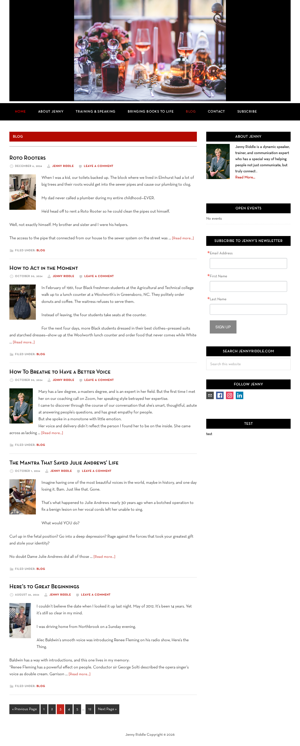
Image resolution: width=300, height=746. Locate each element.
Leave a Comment (98, 166)
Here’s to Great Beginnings (44, 586)
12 (91, 709)
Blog (41, 250)
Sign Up (223, 327)
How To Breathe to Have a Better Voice (60, 372)
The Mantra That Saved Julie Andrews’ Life (64, 463)
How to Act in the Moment (43, 268)
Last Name (218, 299)
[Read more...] (183, 238)
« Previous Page (24, 710)
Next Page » (107, 710)
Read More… (245, 177)
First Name (218, 276)
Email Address (221, 253)
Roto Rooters (27, 158)
